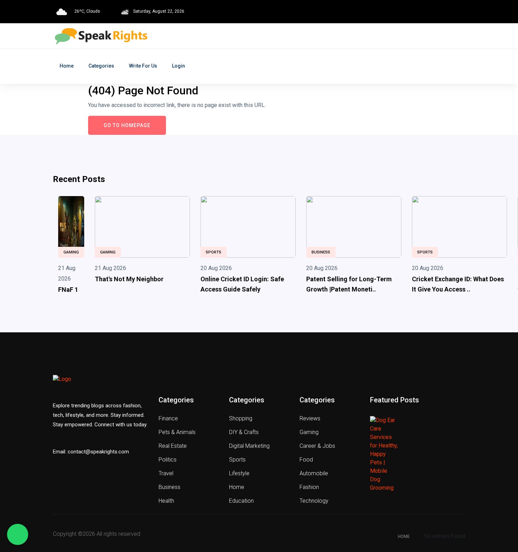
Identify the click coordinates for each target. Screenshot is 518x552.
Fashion (309, 487)
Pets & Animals (177, 432)
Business (321, 252)
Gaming (71, 252)
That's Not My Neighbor (129, 279)
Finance (168, 418)
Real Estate (173, 446)
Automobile (314, 473)
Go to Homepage (127, 125)
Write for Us (143, 66)
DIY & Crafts (244, 432)
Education (241, 500)
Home (67, 66)
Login (178, 66)
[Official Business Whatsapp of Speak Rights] (17, 534)
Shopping (240, 418)
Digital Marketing (249, 446)
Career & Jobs (317, 446)
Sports (213, 252)
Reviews (310, 418)
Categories (101, 66)
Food (306, 459)
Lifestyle (239, 473)
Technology (314, 500)
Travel (166, 473)
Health (166, 500)
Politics (168, 459)
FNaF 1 (68, 289)
